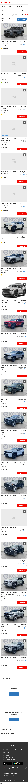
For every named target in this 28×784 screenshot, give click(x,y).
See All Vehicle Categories (9, 760)
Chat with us (6, 752)
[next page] (23, 674)
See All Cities (6, 756)
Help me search (21, 19)
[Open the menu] (26, 2)
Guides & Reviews (19, 750)
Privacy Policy (14, 773)
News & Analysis (7, 750)
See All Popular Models (9, 758)
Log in (25, 768)
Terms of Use (6, 773)
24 (19, 674)
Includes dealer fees (21, 43)
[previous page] (5, 674)
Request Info (22, 51)
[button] (22, 10)
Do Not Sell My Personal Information (11, 776)
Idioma (7, 768)
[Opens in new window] (7, 763)
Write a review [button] (14, 694)
